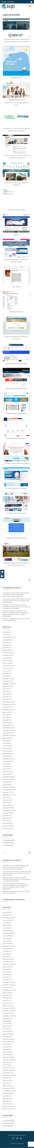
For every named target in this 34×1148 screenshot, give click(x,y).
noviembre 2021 (8, 704)
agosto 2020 (7, 738)
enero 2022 (6, 699)
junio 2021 (6, 715)
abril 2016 (6, 821)
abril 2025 (6, 648)
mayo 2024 (6, 658)
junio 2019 (6, 766)
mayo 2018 (6, 782)
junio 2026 (6, 632)
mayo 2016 (6, 818)
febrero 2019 (7, 772)
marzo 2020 (6, 751)
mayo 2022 (6, 694)
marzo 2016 (6, 823)
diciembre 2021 (7, 702)
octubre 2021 (7, 707)
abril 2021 (6, 720)
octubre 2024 (7, 655)
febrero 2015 (7, 828)
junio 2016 (6, 816)
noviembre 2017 (8, 790)
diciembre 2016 (7, 808)
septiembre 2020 (8, 735)
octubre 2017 (7, 792)
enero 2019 (6, 774)
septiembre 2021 (8, 710)
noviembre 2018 (8, 779)
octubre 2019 (7, 761)
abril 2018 (6, 785)
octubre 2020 (7, 733)
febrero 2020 (7, 754)
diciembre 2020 (7, 728)
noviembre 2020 (8, 730)
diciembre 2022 (7, 679)
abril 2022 (6, 697)
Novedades (6, 845)
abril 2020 (6, 748)
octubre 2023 (7, 668)
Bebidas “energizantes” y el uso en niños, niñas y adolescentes (16, 619)
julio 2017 (6, 797)
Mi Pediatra (6, 843)
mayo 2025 (6, 645)
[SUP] (8, 6)
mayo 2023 (6, 673)
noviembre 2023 (8, 666)
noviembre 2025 (8, 637)
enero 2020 (6, 756)
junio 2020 (6, 743)
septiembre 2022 (8, 684)
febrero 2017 (7, 805)
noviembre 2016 (8, 810)
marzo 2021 (6, 723)
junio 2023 (6, 671)
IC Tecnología (20, 1143)
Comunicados (7, 840)
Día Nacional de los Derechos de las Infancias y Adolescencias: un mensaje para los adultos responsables (17, 606)
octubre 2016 (7, 813)
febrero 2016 (7, 826)
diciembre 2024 (7, 653)
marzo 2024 (6, 660)
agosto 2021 (7, 712)
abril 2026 (6, 635)
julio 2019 (6, 764)
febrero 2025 (7, 650)
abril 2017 (6, 803)
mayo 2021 (6, 717)
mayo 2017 (6, 800)
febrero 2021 (7, 725)
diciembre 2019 (7, 759)
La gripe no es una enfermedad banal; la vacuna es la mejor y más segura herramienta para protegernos (16, 594)
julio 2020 (6, 741)
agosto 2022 (7, 686)
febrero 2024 (7, 663)
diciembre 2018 (7, 777)
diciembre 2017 (7, 787)
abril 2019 (6, 769)
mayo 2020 (6, 746)
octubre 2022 (7, 681)
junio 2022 (6, 692)
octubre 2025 (7, 640)
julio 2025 (6, 642)
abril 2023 (6, 676)
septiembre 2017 (8, 795)
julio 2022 (6, 689)
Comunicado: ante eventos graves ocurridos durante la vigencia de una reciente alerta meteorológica (17, 600)
